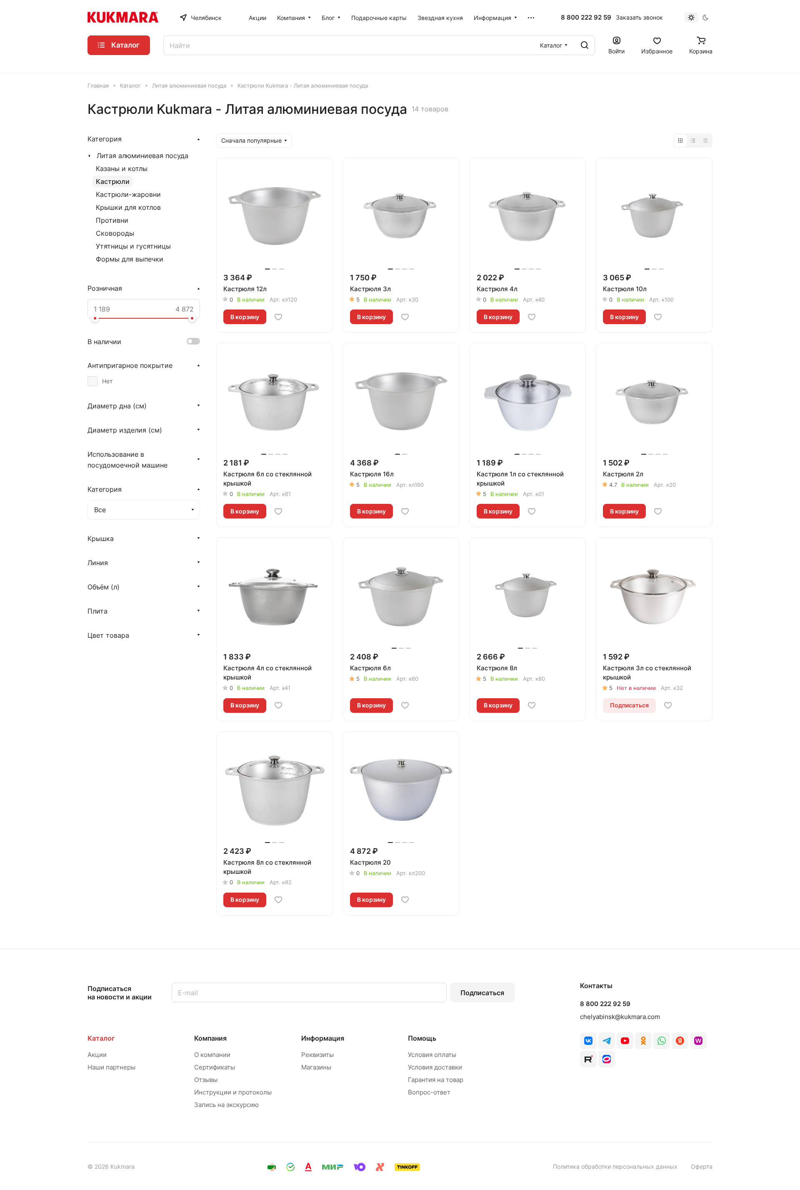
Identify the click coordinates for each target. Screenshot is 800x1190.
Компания (210, 1038)
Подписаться (482, 993)
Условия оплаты (432, 1055)
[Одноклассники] (643, 1040)
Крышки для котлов (128, 207)
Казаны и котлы (122, 168)
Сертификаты (214, 1067)
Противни (112, 220)
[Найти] (584, 45)
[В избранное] (278, 317)
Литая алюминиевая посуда (142, 155)
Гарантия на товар (435, 1080)
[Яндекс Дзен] (680, 1040)
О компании (212, 1055)
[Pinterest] (698, 1040)
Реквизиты (317, 1055)
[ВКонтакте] (588, 1040)
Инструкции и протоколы (233, 1092)
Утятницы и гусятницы (133, 246)
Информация (322, 1038)
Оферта (701, 1166)
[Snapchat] (588, 1059)
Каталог (101, 1038)
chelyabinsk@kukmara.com (620, 1017)
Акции (97, 1055)
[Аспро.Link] (606, 1059)
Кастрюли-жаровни (128, 194)
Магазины (316, 1067)
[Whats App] (661, 1040)
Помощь (422, 1038)
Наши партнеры (111, 1067)
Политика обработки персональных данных (615, 1166)
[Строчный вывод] (693, 140)
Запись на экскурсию (226, 1105)
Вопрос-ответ (429, 1092)
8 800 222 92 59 (586, 17)
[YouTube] (625, 1040)
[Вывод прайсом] (705, 140)
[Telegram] (606, 1040)
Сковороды (115, 233)
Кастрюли (113, 181)
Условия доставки (435, 1067)
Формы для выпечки (129, 259)
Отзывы (206, 1080)
